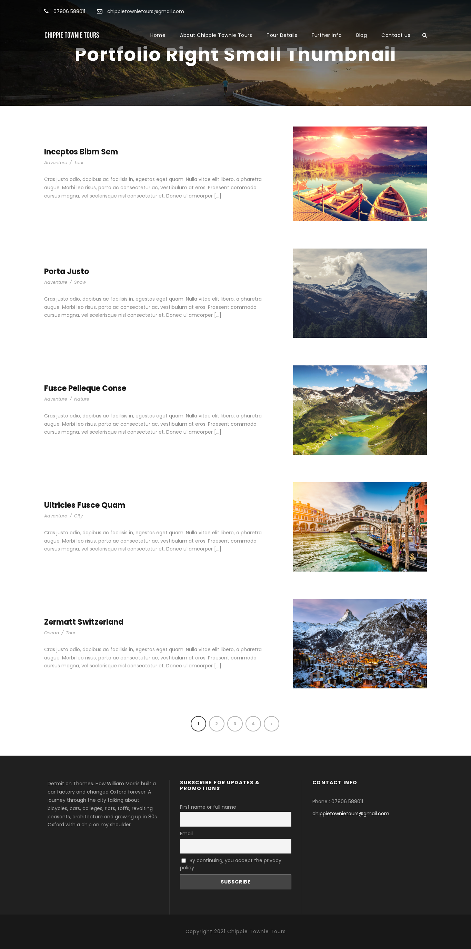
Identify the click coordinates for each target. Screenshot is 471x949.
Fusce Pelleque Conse (85, 388)
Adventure (55, 162)
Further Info (327, 35)
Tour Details (282, 35)
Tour (79, 162)
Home (158, 35)
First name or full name (208, 807)
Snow (80, 282)
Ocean (51, 632)
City (78, 516)
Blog (361, 35)
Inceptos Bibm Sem (81, 152)
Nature (81, 399)
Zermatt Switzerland (83, 622)
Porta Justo (66, 271)
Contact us (395, 35)
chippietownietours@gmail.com (350, 813)
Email (186, 833)
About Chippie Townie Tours (216, 35)
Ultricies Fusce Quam (84, 505)
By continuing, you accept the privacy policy (230, 864)
